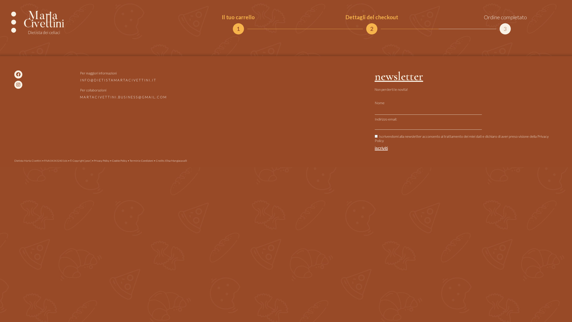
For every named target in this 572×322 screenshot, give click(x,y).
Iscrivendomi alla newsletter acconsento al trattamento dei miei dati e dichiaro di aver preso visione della (462, 138)
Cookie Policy (119, 160)
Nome (380, 103)
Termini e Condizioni (141, 160)
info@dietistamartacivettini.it (118, 80)
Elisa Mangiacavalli (176, 160)
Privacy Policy (101, 160)
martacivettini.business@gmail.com (123, 97)
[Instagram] (18, 85)
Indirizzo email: (386, 119)
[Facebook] (18, 74)
